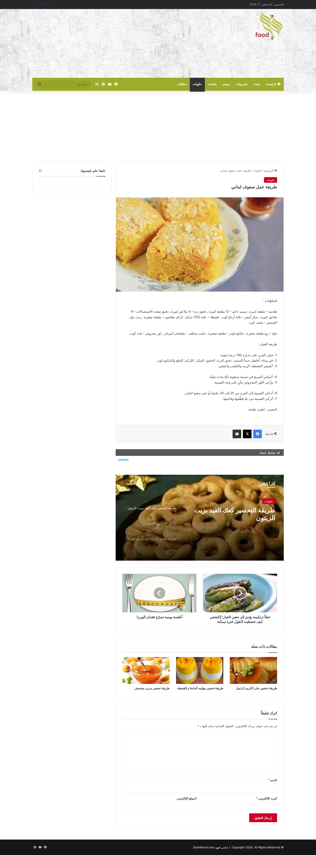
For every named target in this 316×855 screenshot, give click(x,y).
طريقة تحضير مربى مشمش (152, 688)
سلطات (182, 84)
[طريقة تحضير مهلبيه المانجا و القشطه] (199, 670)
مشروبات (242, 84)
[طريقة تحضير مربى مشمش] (146, 670)
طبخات (212, 84)
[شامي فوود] (269, 25)
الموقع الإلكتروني (187, 798)
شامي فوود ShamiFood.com (210, 847)
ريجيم (226, 84)
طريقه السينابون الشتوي (242, 512)
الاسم (272, 780)
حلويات (197, 84)
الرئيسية (271, 84)
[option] (200, 518)
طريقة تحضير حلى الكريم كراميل (256, 688)
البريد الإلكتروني (266, 798)
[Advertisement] (115, 43)
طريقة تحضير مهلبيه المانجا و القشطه (200, 688)
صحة (257, 84)
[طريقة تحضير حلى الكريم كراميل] (253, 670)
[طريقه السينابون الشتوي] (200, 518)
